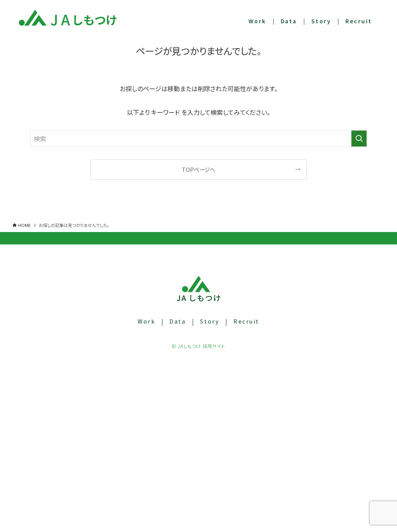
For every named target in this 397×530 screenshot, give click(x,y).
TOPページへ (198, 169)
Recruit (246, 321)
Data (177, 321)
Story (209, 321)
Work (146, 321)
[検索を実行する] (359, 138)
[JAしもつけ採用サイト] (68, 17)
